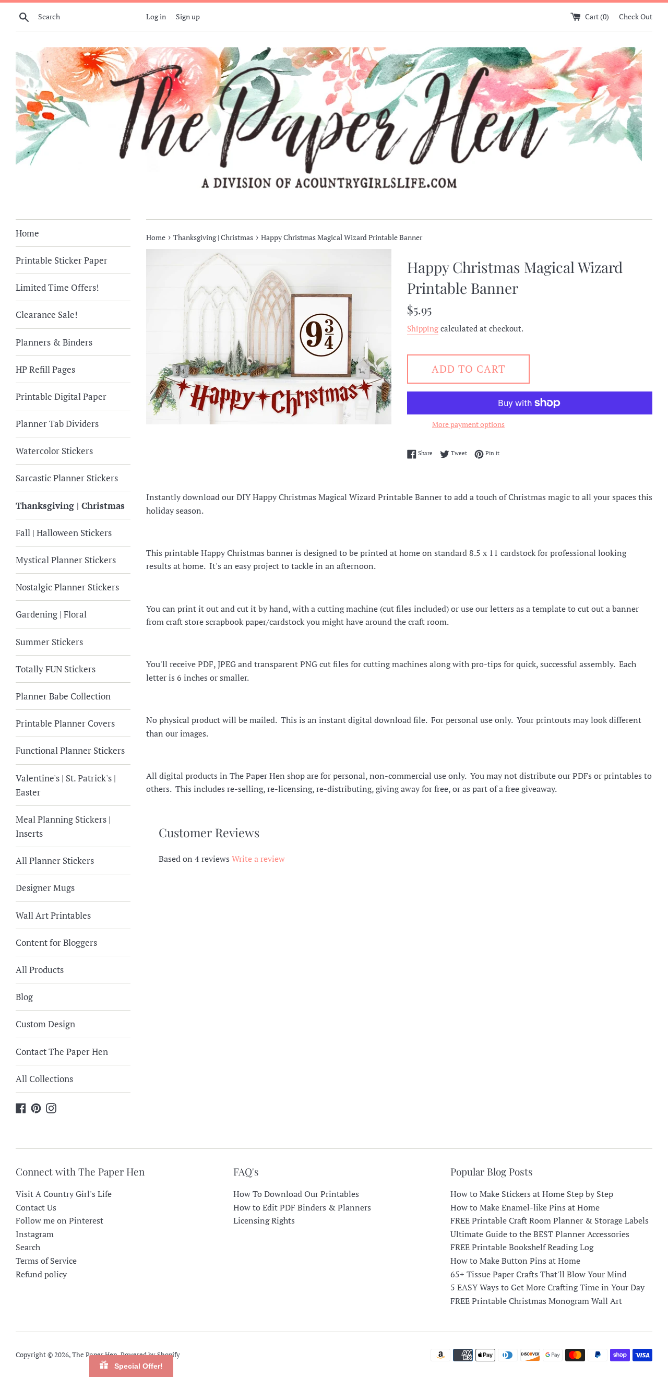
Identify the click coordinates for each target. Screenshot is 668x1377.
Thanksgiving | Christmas (70, 506)
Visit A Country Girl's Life (64, 1194)
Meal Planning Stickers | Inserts (63, 826)
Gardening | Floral (51, 614)
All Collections (44, 1079)
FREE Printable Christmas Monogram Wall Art (536, 1301)
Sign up (188, 16)
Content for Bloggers (56, 942)
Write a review (258, 858)
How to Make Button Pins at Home (515, 1260)
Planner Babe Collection (63, 696)
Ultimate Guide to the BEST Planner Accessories (539, 1234)
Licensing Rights (264, 1220)
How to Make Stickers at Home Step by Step (531, 1194)
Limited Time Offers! (57, 287)
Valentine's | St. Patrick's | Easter (66, 785)
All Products (40, 970)
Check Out (635, 16)
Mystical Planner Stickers (66, 560)
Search (28, 1247)
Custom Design (45, 1024)
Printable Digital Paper (61, 396)
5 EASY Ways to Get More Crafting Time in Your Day (547, 1287)
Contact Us (36, 1207)
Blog (24, 997)
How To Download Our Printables (296, 1194)
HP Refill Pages (45, 369)
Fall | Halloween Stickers (64, 533)
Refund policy (41, 1274)
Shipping (422, 328)
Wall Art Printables (53, 915)
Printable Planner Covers (65, 723)
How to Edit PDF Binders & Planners (302, 1207)
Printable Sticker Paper (62, 260)
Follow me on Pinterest (59, 1220)
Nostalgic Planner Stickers (67, 587)
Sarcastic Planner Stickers (67, 478)
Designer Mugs (45, 888)
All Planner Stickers (55, 860)
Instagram (35, 1234)
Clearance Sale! (47, 314)
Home (27, 233)
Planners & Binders (54, 342)
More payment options (468, 424)
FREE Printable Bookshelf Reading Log (521, 1247)
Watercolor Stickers (54, 451)
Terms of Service (46, 1260)
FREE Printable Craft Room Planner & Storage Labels (549, 1220)
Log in (156, 16)
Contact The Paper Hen (62, 1052)
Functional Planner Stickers (70, 750)
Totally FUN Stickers (56, 669)
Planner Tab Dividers (57, 424)
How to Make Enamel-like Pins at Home (525, 1207)
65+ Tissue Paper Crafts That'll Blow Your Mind (538, 1274)
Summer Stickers (49, 642)
